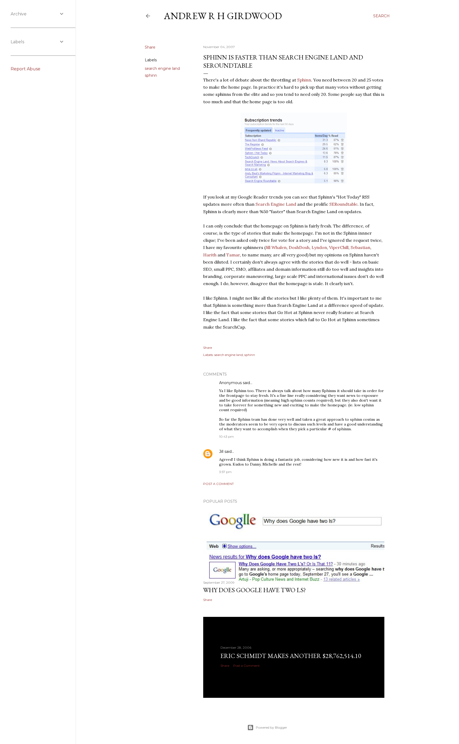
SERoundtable (343, 204)
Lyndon (319, 247)
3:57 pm (225, 472)
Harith (209, 254)
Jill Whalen (276, 247)
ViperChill (338, 247)
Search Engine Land (276, 204)
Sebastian (360, 247)
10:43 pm (226, 436)
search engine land (162, 68)
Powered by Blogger (271, 727)
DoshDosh (299, 247)
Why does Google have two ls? (254, 590)
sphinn (151, 75)
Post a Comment (218, 484)
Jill (221, 451)
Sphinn (304, 80)
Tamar (233, 254)
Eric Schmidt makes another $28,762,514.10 (290, 656)
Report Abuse (25, 68)
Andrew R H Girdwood (223, 16)
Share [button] (150, 47)
